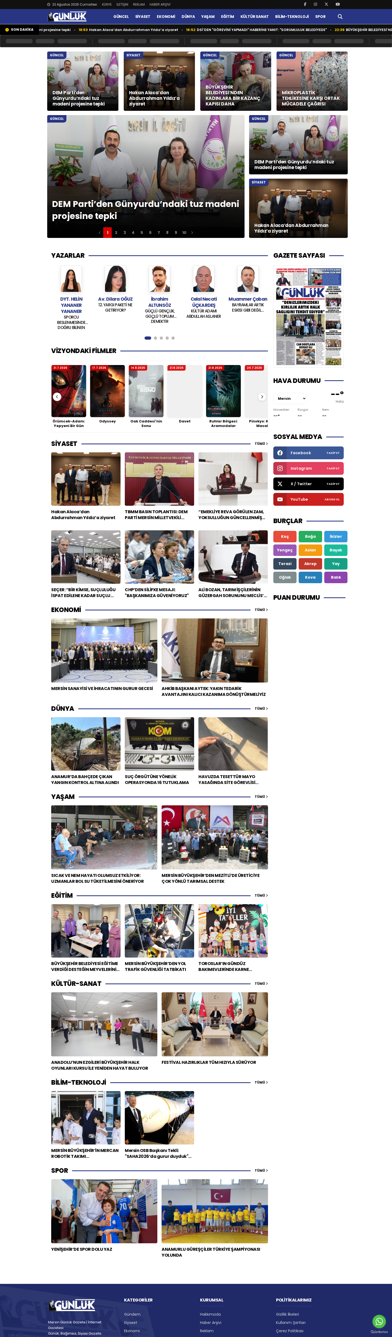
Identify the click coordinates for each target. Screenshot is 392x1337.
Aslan (310, 550)
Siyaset (130, 1322)
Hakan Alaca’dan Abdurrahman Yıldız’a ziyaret (73, 29)
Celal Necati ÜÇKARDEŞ (159, 302)
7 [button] (159, 232)
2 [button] (116, 232)
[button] (99, 232)
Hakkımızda (210, 1314)
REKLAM (139, 4)
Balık (336, 577)
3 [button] (124, 232)
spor (59, 1170)
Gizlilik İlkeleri (287, 1314)
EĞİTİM (227, 16)
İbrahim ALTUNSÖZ (115, 302)
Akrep (310, 563)
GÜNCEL (121, 16)
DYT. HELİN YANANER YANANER (248, 305)
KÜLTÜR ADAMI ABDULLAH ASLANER (159, 313)
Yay (336, 563)
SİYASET (143, 16)
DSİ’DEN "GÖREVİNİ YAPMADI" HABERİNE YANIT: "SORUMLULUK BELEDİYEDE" (201, 29)
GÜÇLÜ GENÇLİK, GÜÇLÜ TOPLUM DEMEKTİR (115, 315)
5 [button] (142, 232)
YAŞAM (208, 16)
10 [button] (184, 232)
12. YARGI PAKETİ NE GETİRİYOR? (71, 307)
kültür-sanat (76, 983)
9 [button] (176, 232)
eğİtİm (62, 895)
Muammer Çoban (204, 299)
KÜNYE (107, 4)
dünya (62, 708)
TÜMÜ (260, 443)
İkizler (336, 536)
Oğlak (285, 577)
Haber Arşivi (210, 1322)
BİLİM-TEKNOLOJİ (292, 16)
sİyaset (64, 443)
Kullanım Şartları (291, 1322)
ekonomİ (66, 609)
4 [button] (133, 232)
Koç (285, 536)
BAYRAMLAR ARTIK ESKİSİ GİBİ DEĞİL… (204, 307)
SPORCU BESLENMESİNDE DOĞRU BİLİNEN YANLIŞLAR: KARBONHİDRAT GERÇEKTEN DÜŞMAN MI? (248, 322)
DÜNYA (188, 16)
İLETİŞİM (122, 4)
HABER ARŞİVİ (160, 4)
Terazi (284, 563)
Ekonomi (132, 1331)
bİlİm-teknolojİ (78, 1082)
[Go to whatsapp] (379, 1321)
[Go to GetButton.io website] (379, 1331)
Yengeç (285, 550)
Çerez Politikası (289, 1331)
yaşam (63, 796)
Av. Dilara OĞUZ (71, 299)
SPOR (320, 16)
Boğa (310, 536)
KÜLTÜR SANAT (255, 16)
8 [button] (167, 232)
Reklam (207, 1331)
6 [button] (150, 232)
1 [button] (107, 232)
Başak (336, 550)
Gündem (132, 1314)
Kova (310, 577)
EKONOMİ (166, 16)
